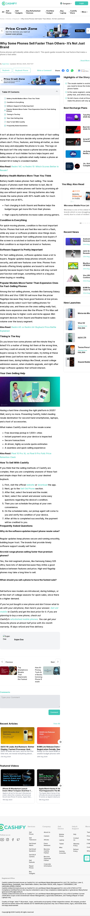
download (42, 485)
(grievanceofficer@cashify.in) (12, 892)
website (30, 485)
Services (31, 827)
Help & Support (75, 828)
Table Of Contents (10, 92)
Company (46, 827)
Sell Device (61, 828)
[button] (81, 3)
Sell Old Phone (27, 488)
